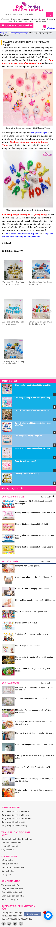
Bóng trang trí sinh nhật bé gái (15, 815)
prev (4, 311)
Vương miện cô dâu (10, 885)
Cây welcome (7, 849)
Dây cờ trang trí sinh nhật (13, 867)
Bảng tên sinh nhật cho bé (25, 461)
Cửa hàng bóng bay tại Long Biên (28, 436)
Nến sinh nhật (7, 871)
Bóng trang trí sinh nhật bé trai (15, 811)
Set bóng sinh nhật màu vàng (26, 474)
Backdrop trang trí (9, 899)
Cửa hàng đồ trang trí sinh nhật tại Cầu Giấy (33, 410)
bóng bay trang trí (39, 133)
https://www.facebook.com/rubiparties (22, 233)
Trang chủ (3, 33)
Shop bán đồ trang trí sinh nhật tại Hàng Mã (32, 448)
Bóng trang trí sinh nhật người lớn (16, 818)
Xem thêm (45, 497)
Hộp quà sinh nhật (9, 864)
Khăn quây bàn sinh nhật (12, 896)
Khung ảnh (6, 874)
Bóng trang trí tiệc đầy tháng (14, 825)
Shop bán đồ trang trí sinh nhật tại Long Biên (33, 385)
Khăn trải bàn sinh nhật (12, 892)
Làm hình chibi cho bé (11, 842)
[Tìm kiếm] (49, 14)
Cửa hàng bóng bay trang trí (19, 33)
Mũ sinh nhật (7, 860)
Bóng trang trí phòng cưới (13, 822)
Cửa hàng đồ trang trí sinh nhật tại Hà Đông (32, 398)
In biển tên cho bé (9, 846)
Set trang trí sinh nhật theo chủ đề (16, 839)
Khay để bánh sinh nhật (12, 889)
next (50, 311)
